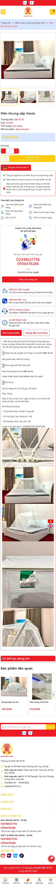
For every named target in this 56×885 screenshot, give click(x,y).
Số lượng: (5, 145)
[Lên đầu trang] (50, 868)
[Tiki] (15, 855)
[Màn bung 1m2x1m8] (42, 687)
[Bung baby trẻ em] (14, 687)
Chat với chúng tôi (28, 279)
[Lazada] (9, 855)
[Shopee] (3, 855)
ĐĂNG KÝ (51, 727)
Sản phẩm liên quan (17, 668)
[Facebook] (32, 2)
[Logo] (28, 12)
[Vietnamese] (50, 520)
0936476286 (28, 263)
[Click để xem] (28, 60)
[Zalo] (25, 2)
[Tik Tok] (21, 855)
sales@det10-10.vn (12, 786)
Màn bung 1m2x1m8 (39, 702)
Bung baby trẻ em (10, 702)
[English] (50, 525)
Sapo (35, 871)
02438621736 (28, 259)
